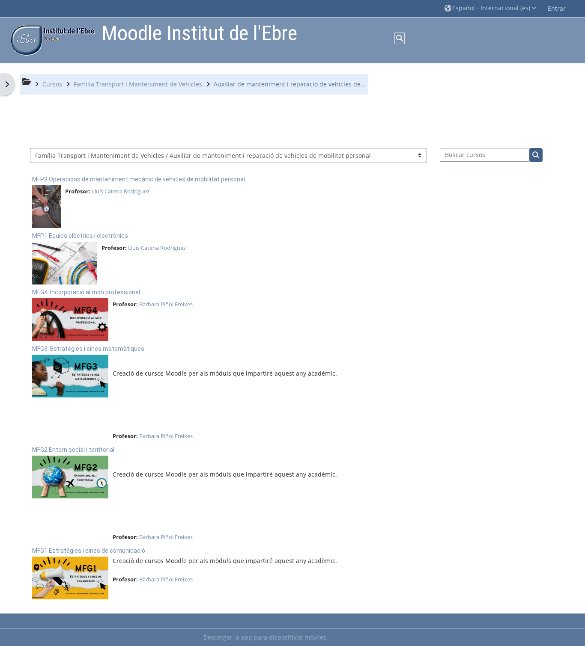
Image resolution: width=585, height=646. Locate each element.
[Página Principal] (50, 40)
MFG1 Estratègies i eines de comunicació (88, 550)
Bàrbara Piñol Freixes (166, 304)
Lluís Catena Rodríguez (120, 191)
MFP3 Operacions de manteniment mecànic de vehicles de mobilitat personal (138, 179)
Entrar (557, 8)
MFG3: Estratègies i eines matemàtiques (88, 348)
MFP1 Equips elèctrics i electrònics (80, 235)
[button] (490, 8)
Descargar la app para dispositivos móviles (264, 637)
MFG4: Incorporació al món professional (86, 292)
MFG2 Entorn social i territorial (73, 449)
